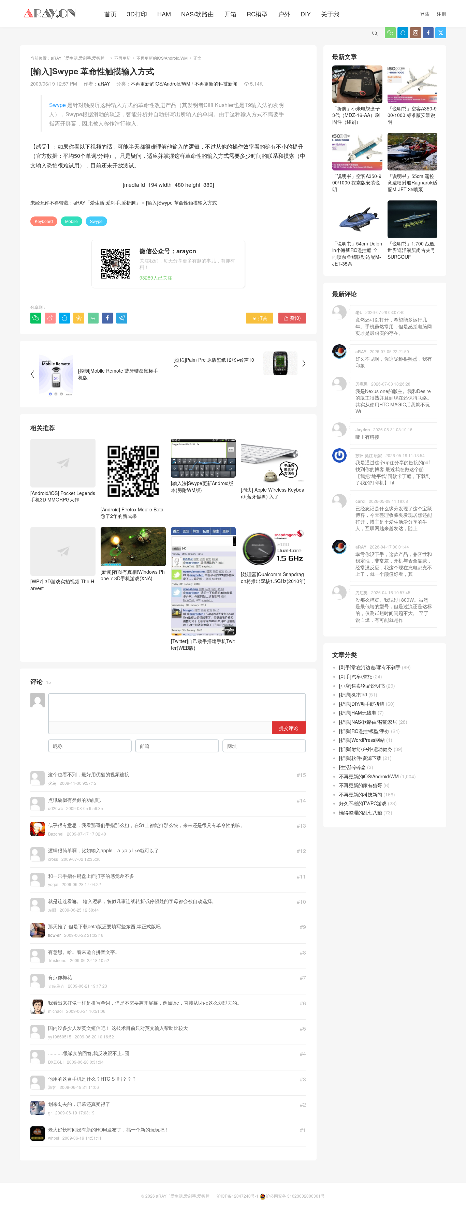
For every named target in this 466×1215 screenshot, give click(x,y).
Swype (57, 105)
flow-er (54, 935)
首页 (110, 13)
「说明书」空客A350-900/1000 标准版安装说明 (412, 115)
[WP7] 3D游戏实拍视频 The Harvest (62, 584)
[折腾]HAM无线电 (357, 712)
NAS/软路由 (197, 13)
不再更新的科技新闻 (215, 83)
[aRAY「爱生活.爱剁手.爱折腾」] (50, 13)
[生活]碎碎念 (352, 767)
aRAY (104, 83)
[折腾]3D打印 (353, 694)
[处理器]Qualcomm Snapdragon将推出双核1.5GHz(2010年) (273, 577)
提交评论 (288, 727)
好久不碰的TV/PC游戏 (363, 803)
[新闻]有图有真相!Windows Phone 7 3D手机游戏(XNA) (133, 575)
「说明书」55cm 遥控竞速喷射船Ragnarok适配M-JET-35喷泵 (412, 182)
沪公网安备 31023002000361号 (295, 1196)
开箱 (230, 13)
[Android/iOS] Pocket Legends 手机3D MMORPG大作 (62, 496)
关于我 (330, 13)
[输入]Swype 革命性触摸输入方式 (181, 202)
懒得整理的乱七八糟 (360, 812)
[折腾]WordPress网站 (362, 739)
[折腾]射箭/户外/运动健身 (365, 749)
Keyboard (44, 221)
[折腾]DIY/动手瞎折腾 (361, 703)
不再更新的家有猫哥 (360, 785)
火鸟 (52, 783)
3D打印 (137, 13)
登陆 (424, 13)
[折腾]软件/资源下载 (360, 757)
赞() (292, 317)
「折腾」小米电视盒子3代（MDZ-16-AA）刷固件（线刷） (356, 115)
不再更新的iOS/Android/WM (162, 58)
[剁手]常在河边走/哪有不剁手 (370, 667)
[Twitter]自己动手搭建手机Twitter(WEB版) (203, 644)
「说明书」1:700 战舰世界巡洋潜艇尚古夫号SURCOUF (411, 250)
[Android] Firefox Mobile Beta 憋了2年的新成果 (132, 512)
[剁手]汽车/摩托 (355, 676)
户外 (284, 13)
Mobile (71, 221)
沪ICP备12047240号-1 (238, 1196)
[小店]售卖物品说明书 (362, 685)
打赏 (259, 317)
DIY (306, 13)
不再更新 (122, 58)
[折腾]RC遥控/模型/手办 (364, 731)
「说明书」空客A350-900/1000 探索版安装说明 (356, 182)
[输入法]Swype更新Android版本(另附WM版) (202, 486)
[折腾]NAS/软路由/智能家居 (368, 721)
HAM (164, 13)
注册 (441, 13)
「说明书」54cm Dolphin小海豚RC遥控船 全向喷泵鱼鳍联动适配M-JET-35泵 (357, 253)
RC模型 (257, 13)
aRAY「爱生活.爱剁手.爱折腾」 (79, 58)
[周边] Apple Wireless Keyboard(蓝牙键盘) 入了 (272, 493)
